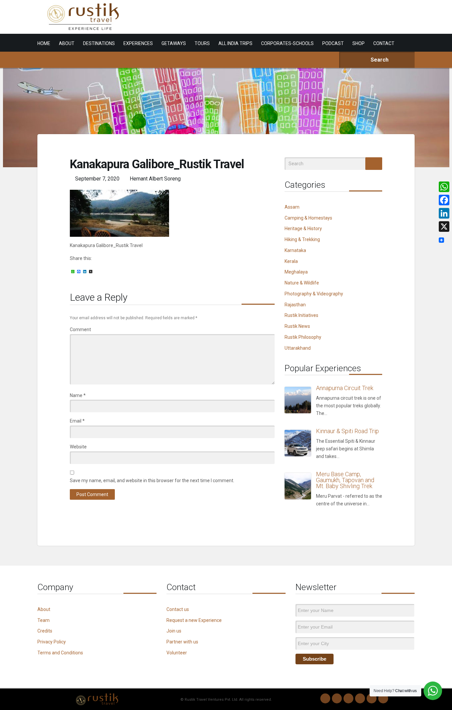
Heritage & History (303, 228)
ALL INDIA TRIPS (235, 43)
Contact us (177, 609)
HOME (43, 43)
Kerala (291, 261)
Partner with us (182, 641)
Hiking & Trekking (302, 239)
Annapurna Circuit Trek (344, 387)
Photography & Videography (314, 293)
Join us (173, 631)
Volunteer (176, 652)
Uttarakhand (298, 348)
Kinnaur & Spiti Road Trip (347, 431)
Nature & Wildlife (302, 282)
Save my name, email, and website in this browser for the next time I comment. (152, 480)
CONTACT (383, 43)
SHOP (358, 43)
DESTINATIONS (99, 43)
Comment (80, 329)
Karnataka (295, 250)
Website (78, 446)
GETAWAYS (173, 43)
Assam (292, 207)
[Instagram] (337, 698)
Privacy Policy (51, 641)
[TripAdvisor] (383, 698)
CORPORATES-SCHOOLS (287, 43)
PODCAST (333, 43)
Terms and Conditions (60, 652)
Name (78, 395)
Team (43, 620)
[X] (444, 226)
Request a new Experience (194, 620)
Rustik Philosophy (303, 337)
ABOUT (66, 43)
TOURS (202, 43)
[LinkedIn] (360, 698)
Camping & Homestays (308, 218)
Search (378, 60)
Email (77, 421)
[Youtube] (372, 698)
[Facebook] (348, 698)
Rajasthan (295, 304)
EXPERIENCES (138, 43)
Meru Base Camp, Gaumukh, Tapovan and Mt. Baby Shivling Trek (345, 480)
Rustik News (297, 326)
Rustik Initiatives (301, 315)
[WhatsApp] (325, 698)
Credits (44, 631)
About (43, 609)
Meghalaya (296, 272)
